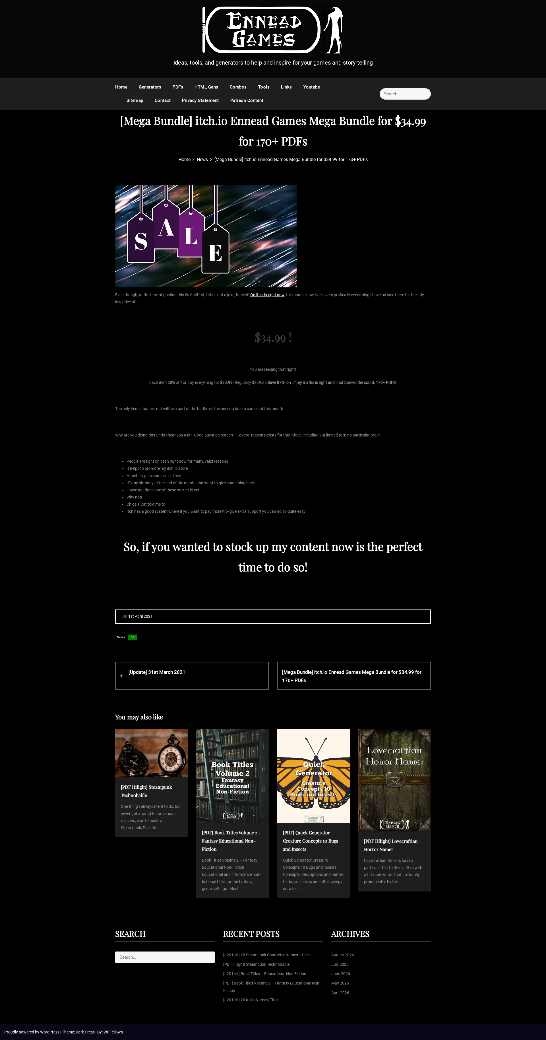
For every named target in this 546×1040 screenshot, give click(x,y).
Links (286, 87)
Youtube (311, 87)
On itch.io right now (267, 295)
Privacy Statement (200, 100)
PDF (132, 637)
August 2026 (342, 955)
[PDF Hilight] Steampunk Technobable (256, 964)
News (121, 637)
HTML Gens (206, 87)
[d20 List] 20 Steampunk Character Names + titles (267, 955)
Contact (163, 100)
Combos (238, 87)
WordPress (50, 1032)
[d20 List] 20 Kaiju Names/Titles (251, 1000)
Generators (150, 87)
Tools (264, 87)
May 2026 (340, 983)
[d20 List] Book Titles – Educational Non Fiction (264, 973)
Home (121, 87)
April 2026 (340, 992)
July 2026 (340, 964)
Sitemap (135, 100)
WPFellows (113, 1032)
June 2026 (340, 973)
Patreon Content (247, 100)
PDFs (178, 87)
